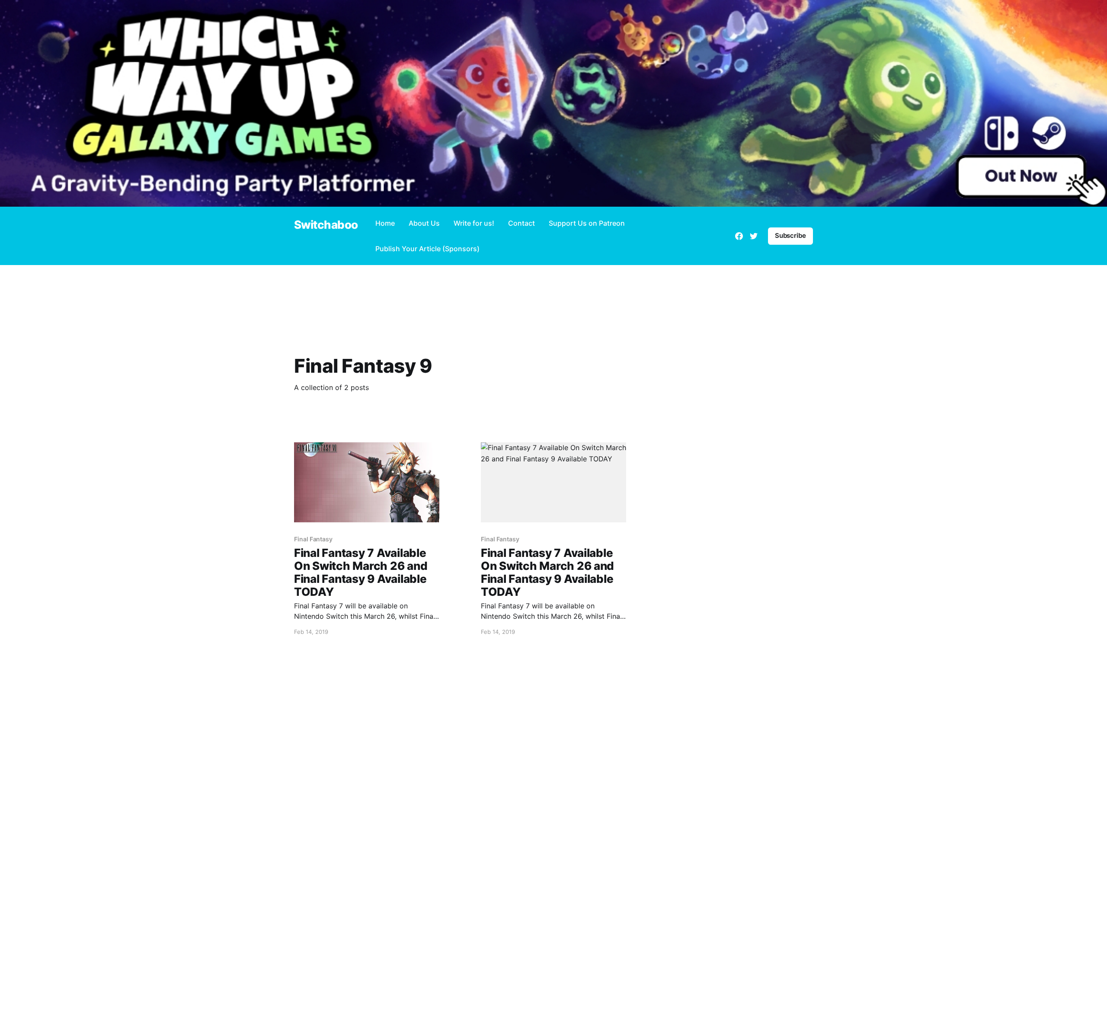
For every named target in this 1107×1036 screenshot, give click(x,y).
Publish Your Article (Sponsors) (427, 248)
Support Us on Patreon (587, 223)
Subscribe (790, 235)
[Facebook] (739, 236)
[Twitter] (754, 236)
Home (385, 223)
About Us (424, 223)
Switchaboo (326, 225)
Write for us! (474, 223)
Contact (521, 223)
